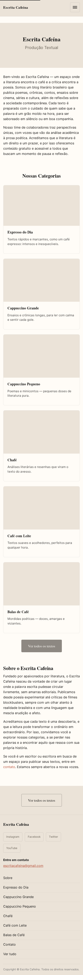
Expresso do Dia (15, 887)
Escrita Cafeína (16, 824)
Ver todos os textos (41, 646)
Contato (9, 944)
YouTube (11, 848)
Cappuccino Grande (18, 897)
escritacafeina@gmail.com (23, 866)
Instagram (12, 836)
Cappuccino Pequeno (19, 906)
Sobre (7, 878)
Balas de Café (14, 935)
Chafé (7, 916)
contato (9, 767)
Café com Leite (15, 925)
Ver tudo (9, 954)
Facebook (34, 836)
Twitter (53, 836)
